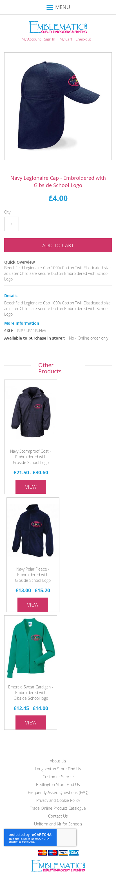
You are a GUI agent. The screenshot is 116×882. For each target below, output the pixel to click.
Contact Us (58, 816)
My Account (31, 39)
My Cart (66, 39)
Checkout (83, 39)
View (31, 486)
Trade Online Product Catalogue (58, 808)
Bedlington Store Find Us (58, 784)
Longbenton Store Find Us (58, 768)
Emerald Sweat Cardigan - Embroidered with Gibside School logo (30, 692)
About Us (58, 761)
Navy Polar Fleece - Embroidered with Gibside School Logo (33, 574)
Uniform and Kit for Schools (58, 824)
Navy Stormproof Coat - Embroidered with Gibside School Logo (30, 456)
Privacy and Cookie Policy (58, 800)
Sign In (49, 39)
